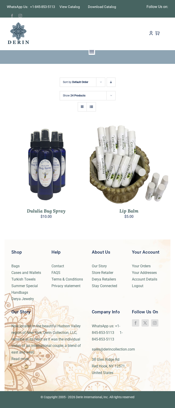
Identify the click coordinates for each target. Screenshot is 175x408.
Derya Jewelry (22, 299)
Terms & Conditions (67, 279)
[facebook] (12, 16)
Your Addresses (144, 272)
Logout (137, 286)
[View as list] (91, 106)
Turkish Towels (23, 279)
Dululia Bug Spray (46, 211)
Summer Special (24, 286)
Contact (57, 266)
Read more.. (21, 359)
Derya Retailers (104, 279)
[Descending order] (111, 82)
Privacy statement (65, 286)
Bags (15, 266)
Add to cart (36, 165)
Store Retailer (102, 272)
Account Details (144, 279)
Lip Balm (129, 211)
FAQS (55, 272)
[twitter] (145, 323)
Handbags (19, 292)
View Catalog (69, 7)
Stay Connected (104, 286)
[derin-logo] (18, 23)
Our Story (99, 266)
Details (60, 165)
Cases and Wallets (26, 272)
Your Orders (141, 266)
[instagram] (20, 16)
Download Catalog (102, 7)
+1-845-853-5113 (43, 7)
